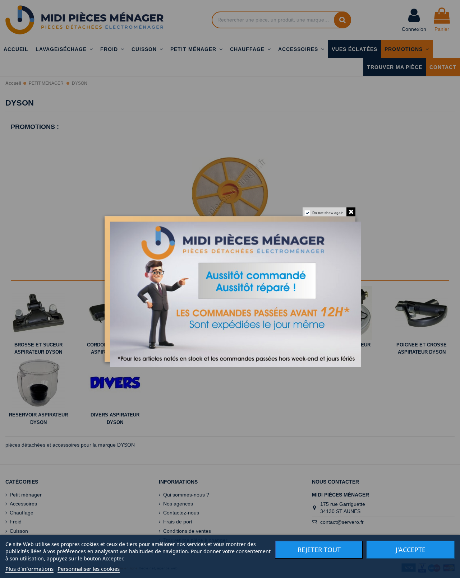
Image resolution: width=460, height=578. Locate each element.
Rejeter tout (319, 549)
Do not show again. (328, 213)
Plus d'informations (29, 568)
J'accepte (411, 549)
